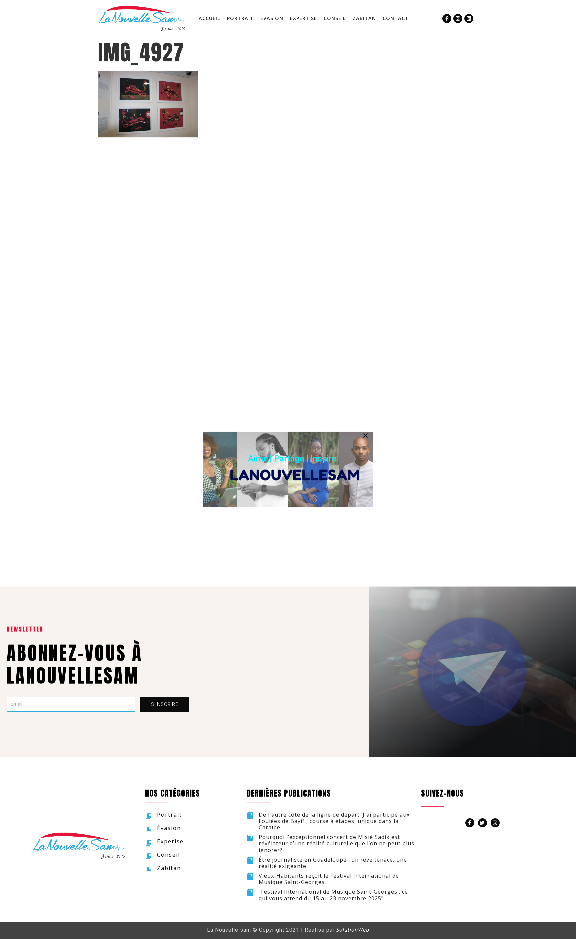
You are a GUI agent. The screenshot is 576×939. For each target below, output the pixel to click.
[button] (292, 458)
